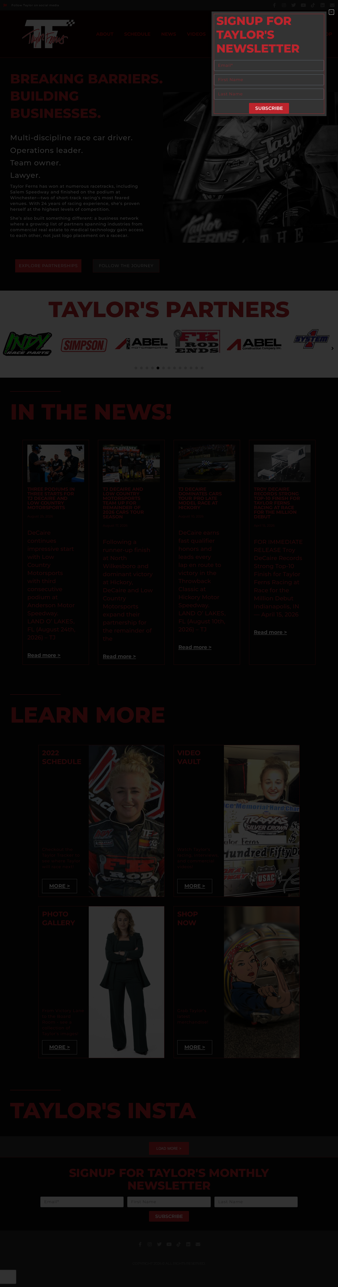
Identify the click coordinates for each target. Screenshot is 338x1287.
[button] (331, 12)
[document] (169, 643)
